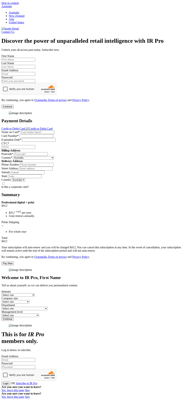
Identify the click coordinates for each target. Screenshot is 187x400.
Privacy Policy (80, 100)
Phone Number (10, 164)
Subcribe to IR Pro (26, 383)
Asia (11, 19)
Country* (6, 157)
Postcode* (7, 154)
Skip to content (10, 3)
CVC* (5, 143)
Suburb (5, 172)
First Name (7, 56)
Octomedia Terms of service (50, 100)
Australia (6, 6)
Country (6, 179)
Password (7, 77)
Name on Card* (10, 132)
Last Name (7, 63)
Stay (27, 390)
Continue (7, 106)
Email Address (9, 70)
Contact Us (7, 31)
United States (16, 22)
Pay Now (7, 263)
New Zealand (16, 15)
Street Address (9, 168)
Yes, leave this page (12, 390)
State (4, 176)
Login (6, 383)
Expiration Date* (11, 139)
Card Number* (10, 135)
